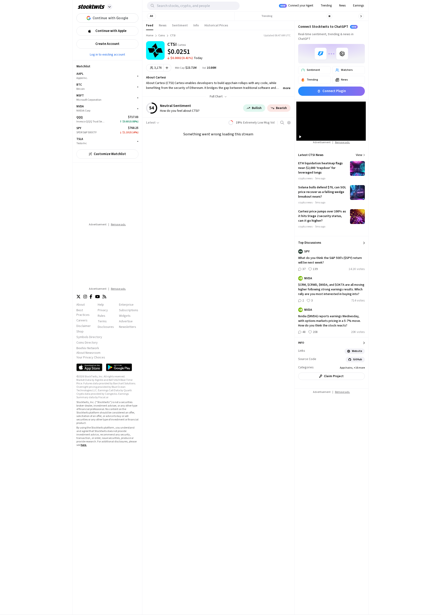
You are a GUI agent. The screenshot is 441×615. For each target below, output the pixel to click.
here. (84, 445)
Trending (326, 5)
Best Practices (83, 312)
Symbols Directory (89, 337)
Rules (101, 316)
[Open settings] (289, 122)
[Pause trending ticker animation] (329, 16)
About (80, 304)
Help (101, 304)
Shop (80, 331)
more (287, 88)
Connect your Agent (296, 5)
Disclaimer (83, 326)
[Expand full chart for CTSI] (270, 48)
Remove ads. (118, 225)
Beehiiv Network (87, 348)
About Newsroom (88, 353)
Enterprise (126, 304)
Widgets (125, 316)
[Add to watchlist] (167, 67)
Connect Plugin (334, 91)
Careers (82, 320)
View (359, 155)
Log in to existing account (107, 54)
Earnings (358, 5)
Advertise (126, 321)
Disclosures (106, 327)
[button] (109, 6)
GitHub (357, 359)
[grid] (107, 109)
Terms (102, 321)
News (342, 5)
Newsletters (127, 327)
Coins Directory (87, 342)
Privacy (103, 310)
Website (357, 351)
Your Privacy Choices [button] (90, 357)
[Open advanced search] (282, 122)
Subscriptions (128, 310)
